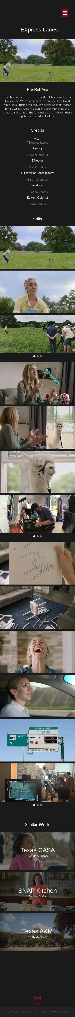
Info (37, 123)
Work (37, 107)
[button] (7, 782)
